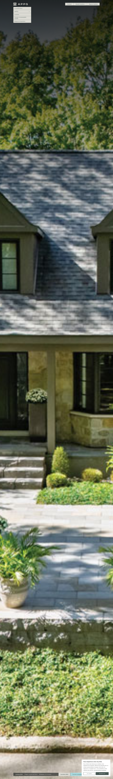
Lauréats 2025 (64, 774)
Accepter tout (102, 773)
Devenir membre (80, 4)
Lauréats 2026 (19, 774)
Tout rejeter (89, 773)
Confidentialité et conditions (100, 770)
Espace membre (93, 4)
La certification (18, 8)
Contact (69, 4)
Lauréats (16, 14)
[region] (96, 768)
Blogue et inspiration (19, 21)
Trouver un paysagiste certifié (20, 18)
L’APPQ (16, 11)
